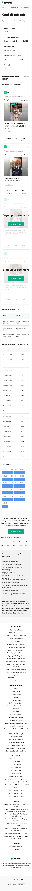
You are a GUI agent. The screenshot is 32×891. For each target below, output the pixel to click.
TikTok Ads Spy (16, 691)
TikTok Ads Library (16, 700)
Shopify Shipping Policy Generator (16, 672)
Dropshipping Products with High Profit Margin (16, 730)
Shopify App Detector (16, 641)
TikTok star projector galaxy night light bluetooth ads (15, 586)
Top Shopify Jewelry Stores (16, 742)
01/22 (22, 791)
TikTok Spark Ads (16, 694)
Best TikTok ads (16, 767)
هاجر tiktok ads (22, 545)
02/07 (9, 791)
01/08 (16, 796)
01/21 (9, 793)
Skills (16, 697)
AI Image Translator (16, 714)
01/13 (16, 793)
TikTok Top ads (16, 765)
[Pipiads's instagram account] (22, 879)
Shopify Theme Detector (16, 639)
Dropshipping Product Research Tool (16, 723)
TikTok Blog (16, 762)
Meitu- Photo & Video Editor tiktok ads (4, 545)
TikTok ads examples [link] (13, 7)
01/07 (22, 796)
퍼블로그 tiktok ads (4, 541)
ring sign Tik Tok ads (9, 573)
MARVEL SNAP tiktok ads (28, 545)
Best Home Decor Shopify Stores (16, 751)
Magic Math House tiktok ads (10, 545)
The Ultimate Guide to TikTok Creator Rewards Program (16, 815)
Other (26, 785)
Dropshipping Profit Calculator (16, 653)
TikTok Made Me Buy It (16, 734)
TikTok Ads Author (16, 770)
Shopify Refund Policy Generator (16, 661)
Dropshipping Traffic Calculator (16, 644)
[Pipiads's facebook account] (10, 879)
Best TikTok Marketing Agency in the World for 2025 (16, 825)
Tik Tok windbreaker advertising (13, 564)
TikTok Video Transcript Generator (16, 706)
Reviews (16, 712)
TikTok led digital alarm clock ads (13, 594)
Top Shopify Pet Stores (16, 739)
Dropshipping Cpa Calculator (16, 647)
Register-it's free (16, 224)
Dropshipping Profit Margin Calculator (16, 656)
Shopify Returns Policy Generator (16, 669)
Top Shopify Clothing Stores (16, 745)
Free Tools (16, 675)
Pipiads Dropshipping (16, 726)
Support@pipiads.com (16, 846)
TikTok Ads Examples (16, 759)
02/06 (16, 791)
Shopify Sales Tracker (16, 630)
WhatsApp (16, 849)
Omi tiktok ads (10, 541)
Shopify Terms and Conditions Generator (16, 665)
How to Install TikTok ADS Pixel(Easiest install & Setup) (16, 837)
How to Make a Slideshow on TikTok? (16, 834)
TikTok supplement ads (10, 590)
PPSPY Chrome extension (16, 678)
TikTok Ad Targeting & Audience (16, 636)
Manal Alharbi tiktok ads (16, 541)
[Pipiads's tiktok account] (18, 879)
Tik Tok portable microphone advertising (12, 568)
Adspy (16, 689)
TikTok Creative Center (16, 703)
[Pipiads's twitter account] (14, 879)
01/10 (22, 793)
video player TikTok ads (10, 561)
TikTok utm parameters (16, 633)
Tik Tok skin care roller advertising (14, 576)
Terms (14, 884)
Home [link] (3, 7)
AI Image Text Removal (16, 717)
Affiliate (16, 681)
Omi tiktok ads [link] (25, 7)
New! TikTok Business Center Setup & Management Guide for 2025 (16, 810)
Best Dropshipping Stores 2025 (16, 720)
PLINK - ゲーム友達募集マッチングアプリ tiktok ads (22, 541)
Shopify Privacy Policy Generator (16, 659)
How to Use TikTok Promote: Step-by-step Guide (16, 820)
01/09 (9, 796)
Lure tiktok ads (28, 541)
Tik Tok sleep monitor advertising (13, 579)
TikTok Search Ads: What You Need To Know (16, 805)
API (16, 852)
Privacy (9, 884)
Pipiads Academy (16, 773)
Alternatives (16, 709)
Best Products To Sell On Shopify (16, 748)
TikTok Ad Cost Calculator (16, 650)
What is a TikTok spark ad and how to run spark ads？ (16, 830)
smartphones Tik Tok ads (10, 582)
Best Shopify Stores (16, 737)
